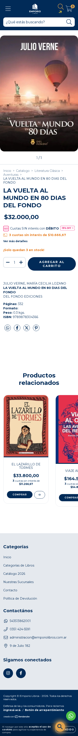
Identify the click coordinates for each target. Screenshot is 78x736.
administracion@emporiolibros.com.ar (38, 637)
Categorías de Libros (18, 565)
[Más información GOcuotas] (67, 228)
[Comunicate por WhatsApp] (71, 716)
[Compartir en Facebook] (17, 330)
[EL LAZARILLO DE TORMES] (39, 495)
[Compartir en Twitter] (27, 330)
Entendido (65, 729)
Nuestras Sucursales (18, 582)
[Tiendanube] (16, 717)
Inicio (7, 171)
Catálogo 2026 (14, 574)
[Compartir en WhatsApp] (7, 328)
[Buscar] (69, 22)
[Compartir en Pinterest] (36, 330)
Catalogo (23, 171)
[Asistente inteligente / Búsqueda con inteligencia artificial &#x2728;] (60, 727)
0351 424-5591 (20, 629)
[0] (69, 10)
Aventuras (10, 175)
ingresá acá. (12, 710)
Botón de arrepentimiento (44, 710)
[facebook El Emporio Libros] (21, 673)
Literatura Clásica (47, 171)
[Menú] (8, 8)
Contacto (10, 590)
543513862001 (20, 621)
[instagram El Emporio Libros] (8, 673)
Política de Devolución (20, 598)
